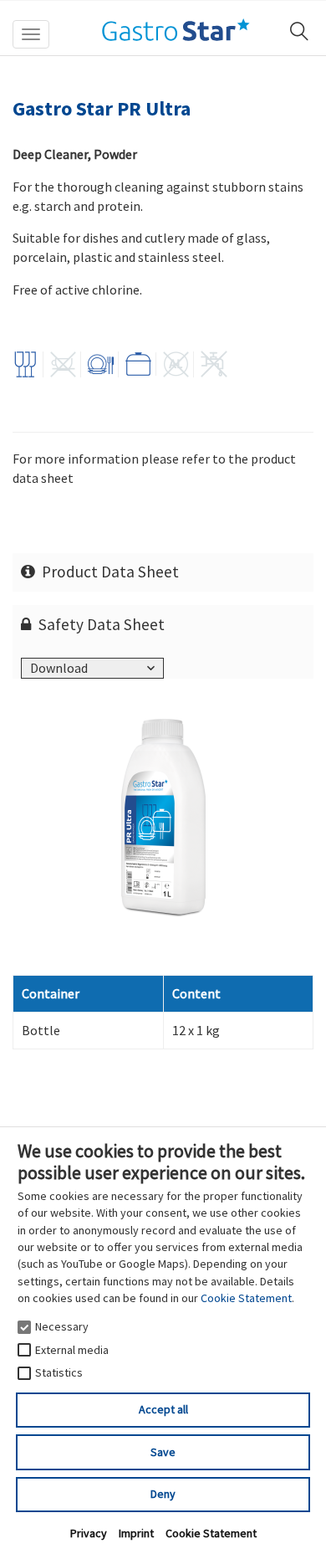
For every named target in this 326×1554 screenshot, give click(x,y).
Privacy (88, 1533)
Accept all (163, 1409)
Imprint (136, 1533)
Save (163, 1451)
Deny (163, 1493)
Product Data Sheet (110, 572)
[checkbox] (24, 1327)
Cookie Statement (246, 1297)
